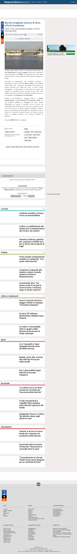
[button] (72, 2)
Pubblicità (46, 551)
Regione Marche (32, 137)
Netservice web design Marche (60, 528)
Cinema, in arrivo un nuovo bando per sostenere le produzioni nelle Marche (31, 433)
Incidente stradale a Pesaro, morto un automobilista (31, 214)
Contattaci (30, 515)
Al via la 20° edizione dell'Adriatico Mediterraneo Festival (31, 315)
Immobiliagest (31, 539)
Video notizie (28, 140)
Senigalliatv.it (31, 530)
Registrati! (31, 196)
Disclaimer (41, 551)
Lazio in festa (6, 534)
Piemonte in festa (7, 536)
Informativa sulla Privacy (54, 551)
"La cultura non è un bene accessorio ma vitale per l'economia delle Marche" (30, 390)
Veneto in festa (6, 542)
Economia (5, 515)
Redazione (30, 511)
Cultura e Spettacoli (7, 510)
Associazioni (6, 513)
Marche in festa (6, 528)
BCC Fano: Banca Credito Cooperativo (62, 530)
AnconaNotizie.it (56, 511)
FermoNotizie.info (57, 514)
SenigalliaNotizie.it (32, 528)
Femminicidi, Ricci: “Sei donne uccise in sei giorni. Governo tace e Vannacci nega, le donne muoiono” (30, 286)
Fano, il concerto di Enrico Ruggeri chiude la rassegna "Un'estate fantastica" (31, 302)
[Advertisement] (61, 31)
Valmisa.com (31, 531)
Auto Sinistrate (31, 534)
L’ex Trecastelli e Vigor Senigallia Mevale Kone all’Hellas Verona (29, 346)
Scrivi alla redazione (32, 520)
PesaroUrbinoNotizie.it (58, 510)
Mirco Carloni (36, 134)
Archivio (30, 510)
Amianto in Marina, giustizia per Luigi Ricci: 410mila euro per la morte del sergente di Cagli (31, 242)
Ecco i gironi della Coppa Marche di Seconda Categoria (30, 372)
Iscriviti (29, 513)
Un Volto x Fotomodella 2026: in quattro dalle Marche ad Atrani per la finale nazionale (29, 330)
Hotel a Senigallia (57, 531)
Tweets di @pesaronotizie (53, 194)
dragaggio (27, 132)
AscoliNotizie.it (56, 515)
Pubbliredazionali (32, 514)
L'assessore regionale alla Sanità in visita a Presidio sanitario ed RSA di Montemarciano (30, 273)
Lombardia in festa (7, 535)
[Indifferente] (21, 152)
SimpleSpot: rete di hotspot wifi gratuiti (61, 536)
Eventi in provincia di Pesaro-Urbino (36, 518)
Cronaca (40, 34)
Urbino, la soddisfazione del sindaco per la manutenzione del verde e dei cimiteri (32, 228)
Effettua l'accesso (15, 196)
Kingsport (30, 535)
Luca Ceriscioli (28, 134)
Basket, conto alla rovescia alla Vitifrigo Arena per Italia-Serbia (31, 359)
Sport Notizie (31, 536)
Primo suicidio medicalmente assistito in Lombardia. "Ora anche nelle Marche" (32, 259)
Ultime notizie (31, 509)
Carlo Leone (10, 132)
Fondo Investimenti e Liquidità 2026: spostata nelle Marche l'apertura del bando (31, 404)
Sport (4, 514)
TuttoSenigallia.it (31, 532)
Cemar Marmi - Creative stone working (62, 532)
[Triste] (12, 152)
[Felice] (29, 152)
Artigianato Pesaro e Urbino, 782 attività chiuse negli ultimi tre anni (32, 416)
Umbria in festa (6, 540)
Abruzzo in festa (7, 530)
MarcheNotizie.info (57, 509)
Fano (32, 132)
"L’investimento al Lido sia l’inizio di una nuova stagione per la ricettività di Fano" (32, 459)
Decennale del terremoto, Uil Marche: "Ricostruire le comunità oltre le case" (30, 446)
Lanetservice (27, 551)
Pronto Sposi (31, 538)
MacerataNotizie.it (57, 513)
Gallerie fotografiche (32, 517)
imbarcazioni (38, 132)
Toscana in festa (7, 539)
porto (26, 137)
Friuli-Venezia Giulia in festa (9, 532)
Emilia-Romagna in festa (8, 531)
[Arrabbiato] (3, 152)
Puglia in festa (6, 538)
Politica (5, 511)
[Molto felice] (38, 152)
